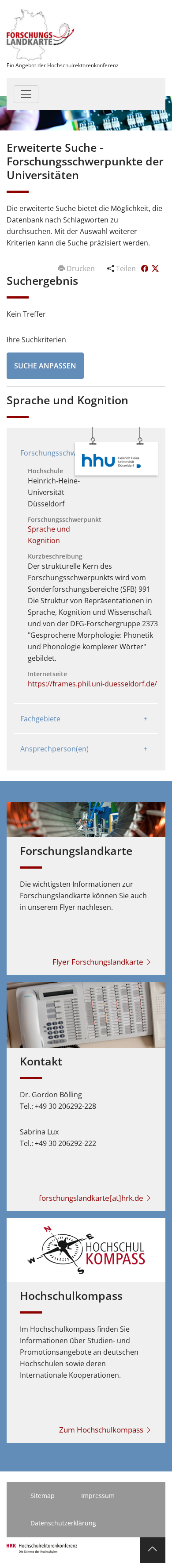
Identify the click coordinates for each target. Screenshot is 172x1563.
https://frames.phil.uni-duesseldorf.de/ (92, 684)
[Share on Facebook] (145, 268)
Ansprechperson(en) (54, 749)
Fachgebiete (40, 719)
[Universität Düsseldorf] (111, 460)
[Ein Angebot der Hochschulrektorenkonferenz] (41, 34)
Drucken (81, 268)
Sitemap (42, 1495)
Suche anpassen (45, 366)
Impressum (98, 1495)
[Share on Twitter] (155, 268)
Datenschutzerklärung (63, 1523)
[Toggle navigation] (26, 94)
